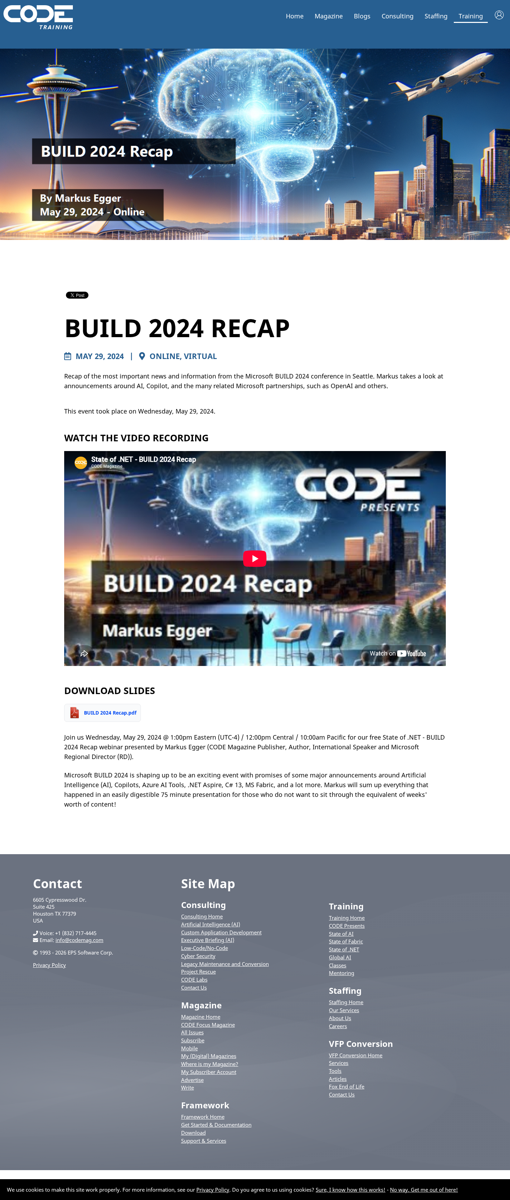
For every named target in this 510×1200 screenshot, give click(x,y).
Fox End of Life (346, 1086)
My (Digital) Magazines (208, 1055)
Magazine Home (200, 1016)
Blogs (362, 16)
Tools (335, 1070)
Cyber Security (198, 955)
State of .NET (344, 949)
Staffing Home (346, 1002)
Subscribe (192, 1040)
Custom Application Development (221, 932)
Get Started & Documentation (216, 1124)
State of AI (341, 933)
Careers (338, 1026)
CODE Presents (347, 925)
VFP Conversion (361, 1043)
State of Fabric (346, 941)
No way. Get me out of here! (424, 1189)
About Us (340, 1018)
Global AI (340, 957)
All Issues (192, 1032)
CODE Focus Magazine (208, 1024)
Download (193, 1132)
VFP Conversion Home (355, 1055)
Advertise (192, 1079)
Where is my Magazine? (209, 1063)
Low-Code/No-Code (204, 947)
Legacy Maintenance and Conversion (225, 963)
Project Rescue (198, 971)
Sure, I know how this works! (350, 1189)
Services (338, 1062)
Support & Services (203, 1140)
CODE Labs (194, 979)
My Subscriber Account (208, 1071)
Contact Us (194, 987)
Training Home (347, 917)
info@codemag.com (79, 939)
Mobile (189, 1048)
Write (187, 1087)
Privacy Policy (49, 964)
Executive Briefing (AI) (207, 939)
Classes (337, 965)
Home (295, 16)
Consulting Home (202, 916)
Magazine (329, 16)
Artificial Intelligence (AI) (210, 924)
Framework (205, 1105)
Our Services (344, 1010)
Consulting (398, 16)
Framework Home (202, 1116)
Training (471, 16)
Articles (338, 1078)
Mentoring (341, 972)
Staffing (436, 16)
